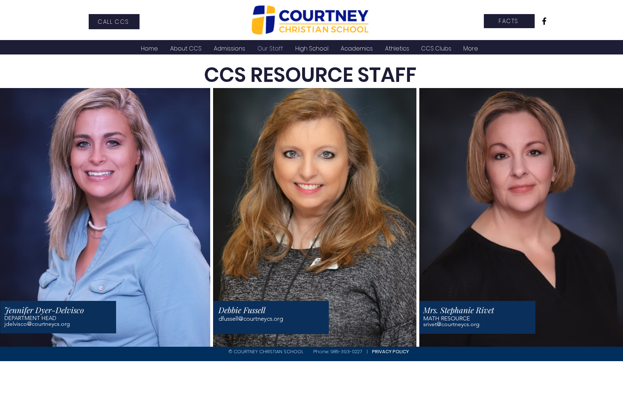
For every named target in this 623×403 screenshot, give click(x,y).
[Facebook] (544, 21)
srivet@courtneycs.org (451, 324)
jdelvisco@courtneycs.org (37, 323)
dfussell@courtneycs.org (250, 318)
